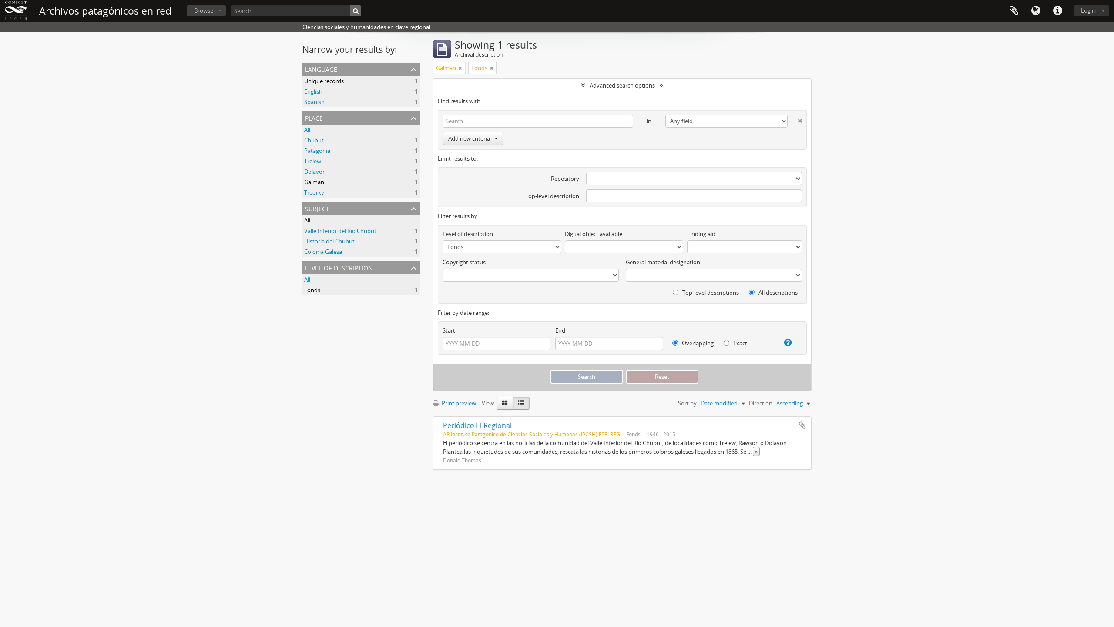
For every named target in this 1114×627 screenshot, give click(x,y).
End (560, 330)
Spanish (314, 102)
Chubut (314, 140)
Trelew (312, 161)
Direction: (761, 403)
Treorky (314, 192)
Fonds (312, 290)
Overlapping (697, 343)
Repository (565, 178)
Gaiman (314, 182)
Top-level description (552, 196)
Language (1036, 11)
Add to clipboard (802, 425)
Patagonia (317, 151)
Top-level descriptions (710, 293)
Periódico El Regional (477, 425)
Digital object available (593, 234)
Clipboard (1014, 11)
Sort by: (688, 403)
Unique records (324, 81)
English (313, 91)
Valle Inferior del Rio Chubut (340, 231)
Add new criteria (469, 138)
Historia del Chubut (329, 241)
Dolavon (315, 171)
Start (449, 330)
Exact (739, 343)
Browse (203, 10)
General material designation (663, 262)
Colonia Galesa (323, 252)
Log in (1089, 10)
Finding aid (701, 234)
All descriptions (777, 293)
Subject (317, 208)
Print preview (458, 403)
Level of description (339, 267)
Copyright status (464, 262)
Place (314, 117)
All (307, 130)
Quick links (1057, 11)
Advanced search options (622, 85)
